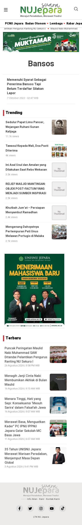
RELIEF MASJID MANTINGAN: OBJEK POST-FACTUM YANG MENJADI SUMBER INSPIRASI (26, 188)
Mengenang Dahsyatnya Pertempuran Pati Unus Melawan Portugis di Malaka (25, 231)
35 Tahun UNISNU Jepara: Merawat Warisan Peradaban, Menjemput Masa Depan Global (26, 456)
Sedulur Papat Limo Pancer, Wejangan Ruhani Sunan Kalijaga (25, 127)
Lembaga (56, 23)
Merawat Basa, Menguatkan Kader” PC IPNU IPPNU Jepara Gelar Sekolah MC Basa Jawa (25, 429)
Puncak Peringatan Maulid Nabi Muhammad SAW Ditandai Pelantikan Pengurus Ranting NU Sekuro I (26, 355)
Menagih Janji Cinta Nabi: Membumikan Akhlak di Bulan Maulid (26, 380)
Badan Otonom (35, 23)
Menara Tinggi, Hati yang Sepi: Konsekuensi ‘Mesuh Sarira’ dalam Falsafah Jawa (25, 403)
